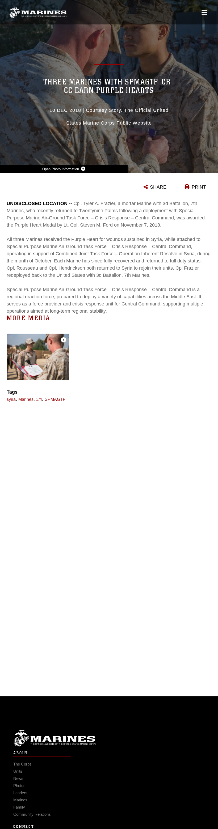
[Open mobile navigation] (204, 12)
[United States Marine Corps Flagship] (37, 12)
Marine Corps (109, 738)
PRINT (199, 187)
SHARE (158, 187)
